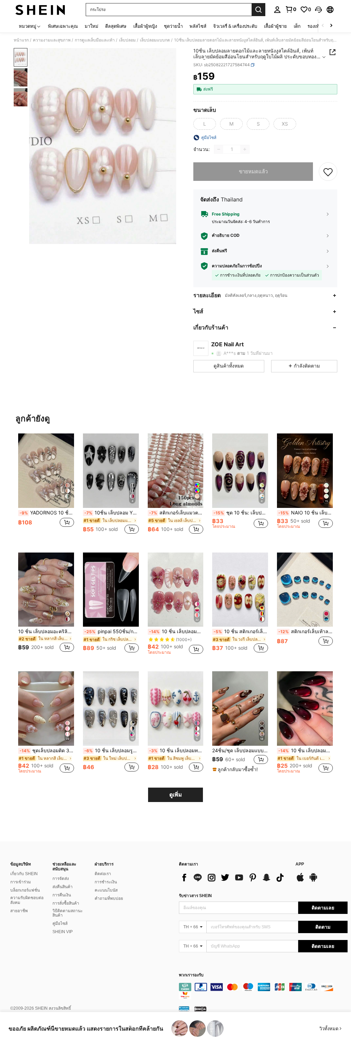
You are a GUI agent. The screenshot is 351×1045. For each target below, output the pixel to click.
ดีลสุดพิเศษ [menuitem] (115, 26)
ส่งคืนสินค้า (62, 886)
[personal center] (277, 9)
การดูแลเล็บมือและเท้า (95, 40)
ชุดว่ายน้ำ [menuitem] (173, 26)
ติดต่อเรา (103, 873)
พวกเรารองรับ (191, 975)
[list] (234, 877)
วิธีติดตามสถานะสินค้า (67, 913)
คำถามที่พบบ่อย (109, 898)
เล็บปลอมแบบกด (155, 40)
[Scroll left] (322, 26)
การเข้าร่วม (20, 882)
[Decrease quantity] (218, 149)
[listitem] (46, 487)
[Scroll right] (331, 26)
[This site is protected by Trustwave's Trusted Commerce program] (184, 1008)
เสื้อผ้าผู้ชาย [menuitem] (275, 26)
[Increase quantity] (244, 149)
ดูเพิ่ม (175, 795)
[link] (290, 9)
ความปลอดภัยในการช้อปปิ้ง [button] (237, 266)
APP (299, 864)
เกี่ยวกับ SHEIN (24, 873)
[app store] (300, 880)
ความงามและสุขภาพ (52, 40)
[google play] (313, 880)
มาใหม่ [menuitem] (91, 26)
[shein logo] (40, 9)
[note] (236, 769)
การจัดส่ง (60, 878)
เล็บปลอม (127, 40)
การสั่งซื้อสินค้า (65, 903)
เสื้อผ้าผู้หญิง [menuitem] (145, 26)
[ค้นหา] (258, 9)
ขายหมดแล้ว (253, 171)
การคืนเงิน (61, 895)
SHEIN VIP (62, 931)
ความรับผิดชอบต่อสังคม (27, 900)
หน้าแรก (21, 40)
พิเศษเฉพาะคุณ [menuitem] (63, 26)
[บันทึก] (328, 171)
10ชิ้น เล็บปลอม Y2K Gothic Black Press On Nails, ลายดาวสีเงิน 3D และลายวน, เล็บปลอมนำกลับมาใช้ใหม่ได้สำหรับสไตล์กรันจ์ (111, 512)
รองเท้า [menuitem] (314, 26)
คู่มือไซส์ (60, 923)
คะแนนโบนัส (106, 890)
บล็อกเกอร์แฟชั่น (25, 890)
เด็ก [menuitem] (297, 26)
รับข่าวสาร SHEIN (195, 895)
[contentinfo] (263, 991)
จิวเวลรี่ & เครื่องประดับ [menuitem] (235, 26)
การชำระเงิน (106, 882)
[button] (318, 9)
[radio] (204, 124)
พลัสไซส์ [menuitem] (198, 26)
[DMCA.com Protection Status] (200, 1008)
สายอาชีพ (19, 910)
